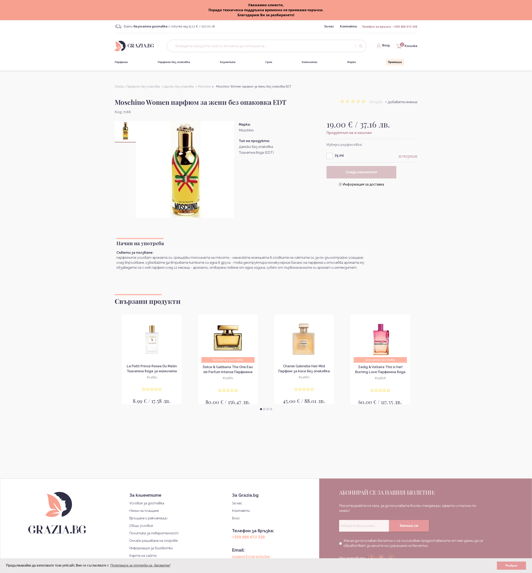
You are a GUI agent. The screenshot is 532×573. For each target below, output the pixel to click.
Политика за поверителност (154, 533)
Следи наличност (361, 172)
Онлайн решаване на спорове (153, 541)
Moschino (246, 130)
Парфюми (121, 62)
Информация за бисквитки (151, 548)
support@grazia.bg (251, 556)
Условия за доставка (146, 503)
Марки (351, 62)
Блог (236, 518)
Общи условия (141, 526)
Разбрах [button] (511, 565)
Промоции (395, 62)
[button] (261, 409)
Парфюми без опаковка (174, 62)
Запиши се (408, 526)
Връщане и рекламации (148, 518)
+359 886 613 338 (405, 26)
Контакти (348, 26)
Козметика (227, 62)
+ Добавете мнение (401, 102)
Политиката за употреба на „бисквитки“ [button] (140, 565)
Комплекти (309, 62)
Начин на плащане (144, 511)
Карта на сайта (142, 556)
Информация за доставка (363, 184)
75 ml (339, 155)
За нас (329, 26)
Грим (268, 62)
